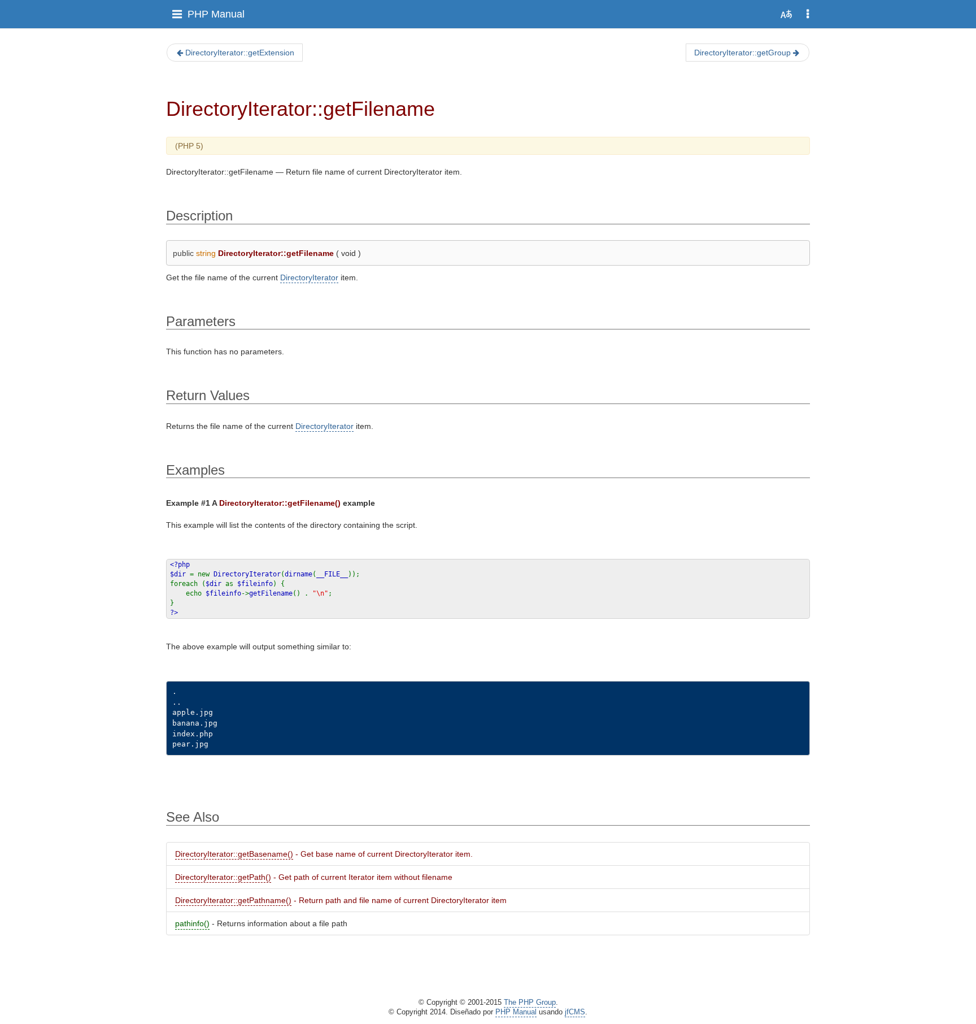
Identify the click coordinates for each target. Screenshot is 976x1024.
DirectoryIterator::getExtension (239, 52)
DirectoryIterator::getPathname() (233, 900)
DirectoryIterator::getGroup (742, 52)
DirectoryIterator (309, 277)
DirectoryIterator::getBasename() (234, 853)
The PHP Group (530, 1002)
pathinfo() (192, 923)
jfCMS (575, 1012)
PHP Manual (216, 14)
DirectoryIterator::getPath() (223, 877)
